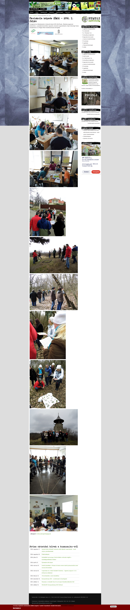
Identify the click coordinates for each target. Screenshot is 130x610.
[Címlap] (65, 5)
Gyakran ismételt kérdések (89, 39)
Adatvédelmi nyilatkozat (43, 601)
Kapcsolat (67, 12)
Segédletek (85, 43)
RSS (65, 601)
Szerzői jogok (53, 601)
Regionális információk (88, 37)
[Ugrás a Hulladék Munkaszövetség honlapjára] (91, 22)
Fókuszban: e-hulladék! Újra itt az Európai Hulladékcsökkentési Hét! (58, 582)
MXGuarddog (41, 603)
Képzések (51, 12)
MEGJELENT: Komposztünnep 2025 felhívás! (52, 585)
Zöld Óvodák (86, 56)
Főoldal (31, 15)
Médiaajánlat (60, 601)
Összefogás (85, 41)
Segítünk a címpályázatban (89, 29)
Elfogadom (113, 606)
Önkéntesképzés (45, 554)
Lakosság (42, 534)
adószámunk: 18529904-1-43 (81, 597)
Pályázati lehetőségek (88, 45)
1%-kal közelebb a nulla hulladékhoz (50, 576)
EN (69, 601)
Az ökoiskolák (86, 31)
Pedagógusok (35, 15)
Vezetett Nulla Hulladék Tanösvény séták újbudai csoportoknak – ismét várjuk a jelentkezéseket (91, 132)
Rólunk (31, 12)
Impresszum (34, 601)
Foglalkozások (43, 12)
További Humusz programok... (93, 114)
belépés (73, 601)
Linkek (84, 47)
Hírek (37, 12)
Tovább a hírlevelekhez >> (87, 88)
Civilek (38, 534)
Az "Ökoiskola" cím (87, 33)
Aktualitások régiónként (88, 35)
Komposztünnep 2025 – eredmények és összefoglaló (54, 579)
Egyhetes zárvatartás (88, 138)
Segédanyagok (59, 12)
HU (67, 601)
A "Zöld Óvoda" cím (87, 58)
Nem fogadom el (17, 608)
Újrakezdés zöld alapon (47, 562)
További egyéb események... (94, 123)
